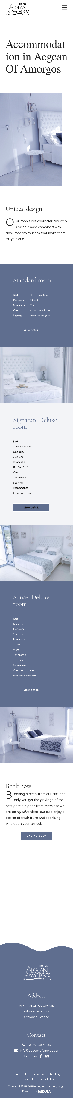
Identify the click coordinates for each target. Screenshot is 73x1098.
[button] (31, 330)
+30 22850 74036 (38, 1045)
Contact (28, 1079)
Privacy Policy (46, 1079)
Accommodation (35, 1074)
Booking (55, 1074)
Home (16, 1074)
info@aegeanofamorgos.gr (38, 1050)
